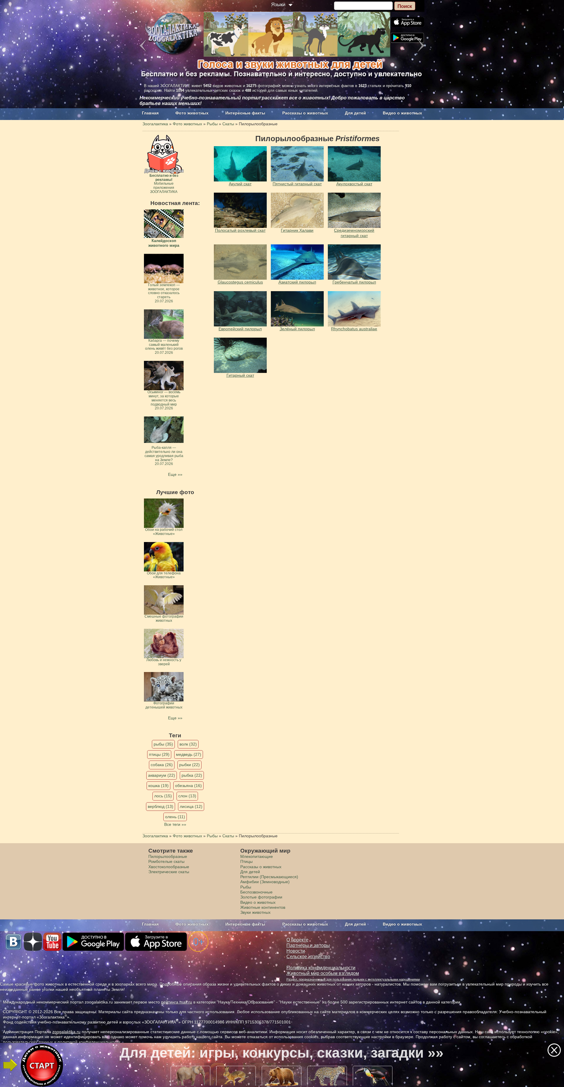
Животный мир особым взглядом (322, 973)
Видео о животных (402, 113)
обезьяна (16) (188, 785)
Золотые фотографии (261, 897)
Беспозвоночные (256, 892)
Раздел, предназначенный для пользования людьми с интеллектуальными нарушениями (353, 979)
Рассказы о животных (305, 113)
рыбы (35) (163, 744)
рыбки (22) (189, 764)
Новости (295, 950)
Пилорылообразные (167, 856)
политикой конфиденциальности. (90, 1042)
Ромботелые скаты (166, 861)
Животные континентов (262, 907)
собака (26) (162, 764)
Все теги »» (175, 824)
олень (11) (175, 816)
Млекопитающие (256, 856)
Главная (150, 113)
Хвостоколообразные (168, 866)
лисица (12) (191, 806)
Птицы (246, 861)
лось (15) (163, 795)
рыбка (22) (192, 775)
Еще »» (175, 474)
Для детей (355, 113)
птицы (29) (159, 754)
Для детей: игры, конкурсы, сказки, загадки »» (282, 1053)
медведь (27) (188, 754)
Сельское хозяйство (308, 956)
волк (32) (188, 744)
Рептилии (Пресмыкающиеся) (269, 876)
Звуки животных (255, 912)
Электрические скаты (168, 871)
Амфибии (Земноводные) (265, 881)
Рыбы (245, 887)
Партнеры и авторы (308, 945)
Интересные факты (245, 113)
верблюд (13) (160, 806)
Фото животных (192, 113)
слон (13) (187, 795)
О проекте (297, 939)
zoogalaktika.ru (66, 1031)
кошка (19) (158, 785)
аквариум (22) (161, 775)
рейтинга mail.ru (176, 1002)
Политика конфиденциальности (320, 967)
